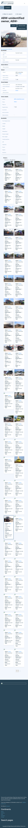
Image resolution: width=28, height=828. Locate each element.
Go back (19, 14)
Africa (2, 811)
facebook (8, 806)
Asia (2, 814)
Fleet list (13, 25)
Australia (3, 815)
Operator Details (22, 25)
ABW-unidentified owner (19, 99)
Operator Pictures (21, 28)
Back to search (8, 14)
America (3, 813)
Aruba (20, 73)
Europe (2, 817)
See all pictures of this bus (6, 49)
